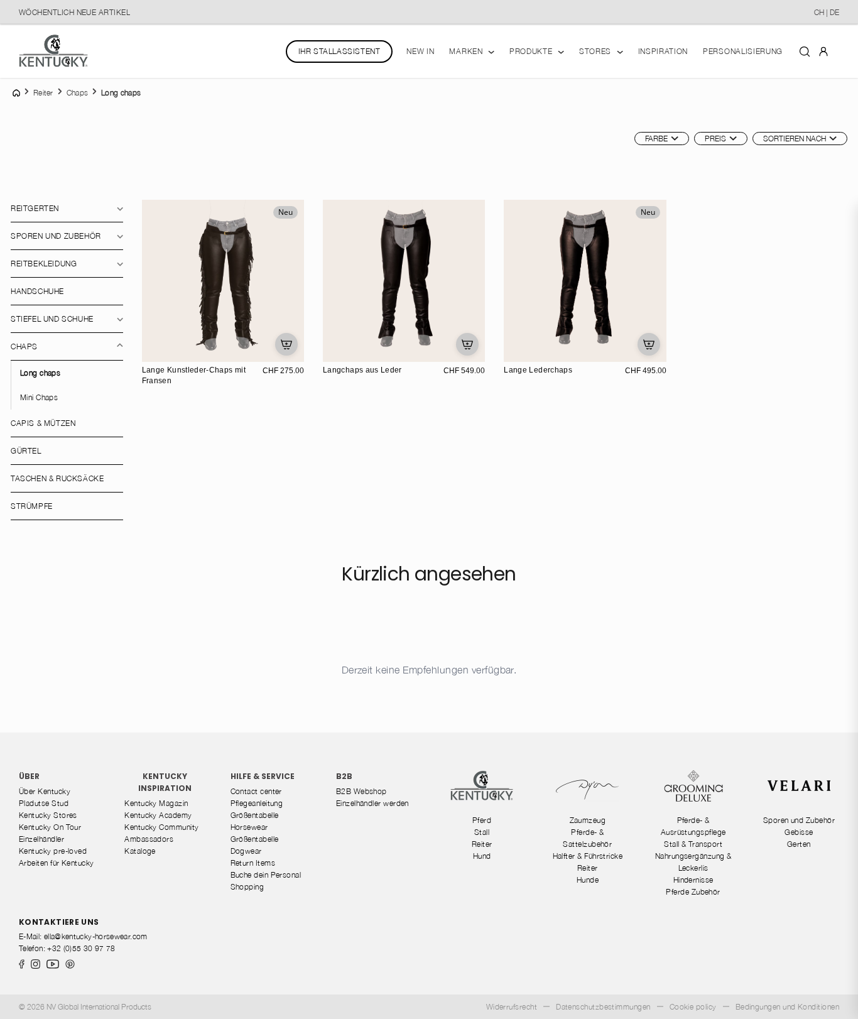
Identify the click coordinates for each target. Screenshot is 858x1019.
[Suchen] (804, 51)
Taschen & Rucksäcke (57, 478)
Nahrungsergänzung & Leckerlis (693, 862)
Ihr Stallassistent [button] (339, 51)
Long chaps (40, 373)
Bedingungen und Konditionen (787, 1006)
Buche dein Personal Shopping (266, 880)
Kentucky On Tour (50, 827)
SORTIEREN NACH (794, 138)
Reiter (482, 844)
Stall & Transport (693, 844)
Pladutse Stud (43, 803)
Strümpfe (32, 506)
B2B (344, 776)
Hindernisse (693, 880)
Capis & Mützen (43, 423)
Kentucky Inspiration (165, 782)
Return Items (253, 863)
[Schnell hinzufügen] (286, 344)
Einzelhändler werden (372, 803)
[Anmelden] (823, 50)
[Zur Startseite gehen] (53, 51)
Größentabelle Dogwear (255, 845)
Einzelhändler (41, 839)
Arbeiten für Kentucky (56, 863)
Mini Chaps (39, 397)
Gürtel (26, 450)
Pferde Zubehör (693, 891)
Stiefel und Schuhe (52, 319)
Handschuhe (37, 291)
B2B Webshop (361, 791)
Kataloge (140, 851)
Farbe (656, 138)
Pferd (481, 820)
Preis (715, 138)
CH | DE (826, 12)
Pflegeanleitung (257, 803)
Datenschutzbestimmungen (603, 1006)
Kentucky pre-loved (53, 851)
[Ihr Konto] (823, 51)
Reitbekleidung (44, 263)
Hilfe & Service (263, 776)
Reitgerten (35, 208)
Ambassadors (148, 839)
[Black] (166, 351)
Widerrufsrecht (511, 1006)
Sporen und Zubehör (56, 236)
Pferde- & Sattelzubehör (587, 838)
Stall (481, 832)
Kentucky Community (161, 827)
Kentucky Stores (48, 815)
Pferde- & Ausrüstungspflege (693, 826)
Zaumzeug (588, 820)
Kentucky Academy (158, 815)
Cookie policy (693, 1006)
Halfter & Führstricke (588, 856)
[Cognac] (361, 351)
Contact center (256, 791)
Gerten (799, 844)
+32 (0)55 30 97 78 (81, 948)
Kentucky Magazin (156, 803)
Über (29, 776)
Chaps (24, 346)
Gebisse (799, 832)
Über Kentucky (44, 791)
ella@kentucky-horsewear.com (96, 936)
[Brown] (153, 351)
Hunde (588, 880)
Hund (482, 856)
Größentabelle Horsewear (255, 821)
